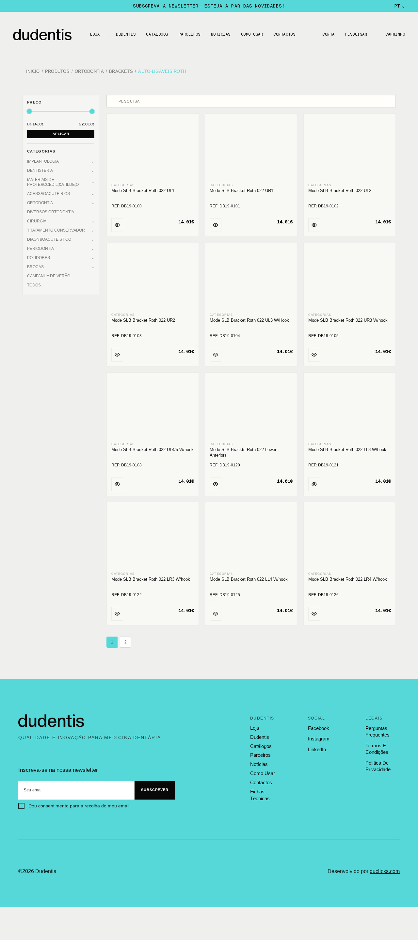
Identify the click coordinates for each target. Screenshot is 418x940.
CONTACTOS (284, 34)
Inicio (33, 71)
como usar (262, 773)
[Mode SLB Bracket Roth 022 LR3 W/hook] (152, 537)
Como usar (252, 34)
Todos (34, 285)
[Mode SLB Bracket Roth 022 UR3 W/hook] (349, 278)
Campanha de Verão (48, 276)
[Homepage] (42, 34)
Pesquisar (356, 34)
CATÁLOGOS (157, 34)
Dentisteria (40, 170)
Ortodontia (89, 71)
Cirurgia (36, 221)
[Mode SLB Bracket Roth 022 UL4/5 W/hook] (152, 407)
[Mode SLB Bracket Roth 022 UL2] (349, 148)
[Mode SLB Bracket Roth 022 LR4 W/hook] (349, 537)
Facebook (318, 728)
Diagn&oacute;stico (49, 239)
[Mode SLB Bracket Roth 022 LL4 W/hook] (251, 537)
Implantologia (43, 161)
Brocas (35, 267)
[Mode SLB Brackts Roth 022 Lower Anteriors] (251, 407)
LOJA (95, 34)
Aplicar (61, 134)
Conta (328, 34)
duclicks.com (385, 871)
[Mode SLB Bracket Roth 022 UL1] (152, 148)
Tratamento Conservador (56, 230)
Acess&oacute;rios (48, 193)
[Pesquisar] (113, 101)
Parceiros (190, 34)
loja (254, 728)
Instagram (319, 738)
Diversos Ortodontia (50, 212)
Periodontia (40, 248)
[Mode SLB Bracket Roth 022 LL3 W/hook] (349, 407)
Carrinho (395, 34)
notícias (259, 764)
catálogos (261, 746)
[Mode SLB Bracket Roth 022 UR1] (251, 148)
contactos (261, 782)
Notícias (221, 34)
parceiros (260, 755)
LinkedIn (317, 749)
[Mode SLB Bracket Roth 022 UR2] (152, 278)
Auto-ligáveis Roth (162, 71)
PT (399, 6)
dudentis (259, 737)
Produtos (57, 71)
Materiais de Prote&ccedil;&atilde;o (53, 182)
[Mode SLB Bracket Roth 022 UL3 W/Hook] (251, 278)
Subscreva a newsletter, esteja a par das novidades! (209, 6)
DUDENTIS (126, 34)
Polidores (38, 257)
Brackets (121, 71)
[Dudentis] (51, 720)
